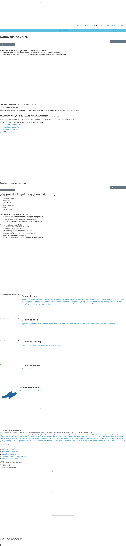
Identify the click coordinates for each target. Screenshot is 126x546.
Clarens (77, 299)
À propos (85, 25)
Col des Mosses (83, 299)
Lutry (63, 301)
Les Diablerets (49, 301)
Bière (32, 299)
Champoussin (38, 323)
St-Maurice (117, 323)
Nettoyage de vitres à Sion (10, 129)
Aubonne (27, 299)
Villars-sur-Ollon (88, 303)
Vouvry (28, 325)
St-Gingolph (110, 323)
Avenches (24, 345)
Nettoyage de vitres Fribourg (11, 127)
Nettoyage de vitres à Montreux (12, 124)
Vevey (72, 303)
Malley (67, 301)
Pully (28, 303)
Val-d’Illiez (95, 440)
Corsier (91, 299)
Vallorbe (67, 303)
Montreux (66, 438)
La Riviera (34, 304)
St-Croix (53, 303)
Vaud (104, 440)
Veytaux (76, 303)
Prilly (120, 301)
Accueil (78, 25)
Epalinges (49, 436)
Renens (32, 303)
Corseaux (24, 304)
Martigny (73, 323)
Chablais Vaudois (69, 299)
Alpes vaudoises (114, 303)
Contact (122, 25)
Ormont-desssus (100, 301)
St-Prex (58, 303)
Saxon (97, 323)
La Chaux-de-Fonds (24, 390)
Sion (105, 323)
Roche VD (37, 303)
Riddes (93, 323)
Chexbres (52, 299)
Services (93, 25)
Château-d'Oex (59, 299)
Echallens (102, 299)
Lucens (59, 301)
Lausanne (29, 301)
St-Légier (47, 304)
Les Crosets (41, 304)
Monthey (88, 323)
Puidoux (24, 303)
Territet (63, 303)
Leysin (55, 301)
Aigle (23, 299)
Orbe (84, 301)
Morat (54, 345)
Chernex (121, 303)
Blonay (36, 299)
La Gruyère (49, 345)
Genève (24, 369)
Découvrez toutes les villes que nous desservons (13, 133)
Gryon (29, 304)
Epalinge (107, 299)
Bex (33, 323)
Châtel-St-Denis (40, 345)
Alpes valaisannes (27, 323)
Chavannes (46, 299)
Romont (58, 345)
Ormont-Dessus (111, 438)
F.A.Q (101, 25)
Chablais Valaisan (53, 323)
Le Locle (32, 390)
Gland (112, 299)
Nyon (80, 301)
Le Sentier (35, 301)
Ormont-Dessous (101, 438)
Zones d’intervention (111, 25)
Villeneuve (96, 303)
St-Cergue (47, 303)
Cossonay (96, 299)
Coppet (29, 369)
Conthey (61, 323)
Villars (81, 303)
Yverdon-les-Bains (19, 442)
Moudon (76, 301)
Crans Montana (81, 323)
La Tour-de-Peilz (105, 436)
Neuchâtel (38, 390)
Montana (55, 438)
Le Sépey (41, 301)
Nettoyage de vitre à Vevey (10, 126)
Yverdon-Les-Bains (104, 303)
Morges (71, 301)
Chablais (45, 323)
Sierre (101, 323)
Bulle (29, 345)
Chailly (40, 299)
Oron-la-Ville (109, 301)
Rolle (42, 303)
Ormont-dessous (91, 301)
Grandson (117, 299)
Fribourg (33, 345)
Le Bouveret (67, 323)
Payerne (116, 301)
